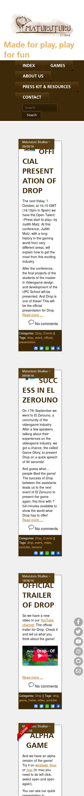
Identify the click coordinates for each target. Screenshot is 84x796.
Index (29, 65)
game (23, 700)
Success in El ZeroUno (40, 390)
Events (47, 333)
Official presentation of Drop (39, 170)
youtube (24, 547)
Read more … (32, 314)
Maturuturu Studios (35, 142)
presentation (27, 342)
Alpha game (40, 740)
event (38, 337)
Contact (32, 97)
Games (57, 65)
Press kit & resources (47, 86)
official (48, 337)
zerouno (37, 547)
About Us (33, 76)
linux (53, 765)
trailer (32, 700)
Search (32, 115)
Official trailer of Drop (38, 595)
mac (29, 769)
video (47, 542)
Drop (38, 333)
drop (30, 337)
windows (41, 765)
